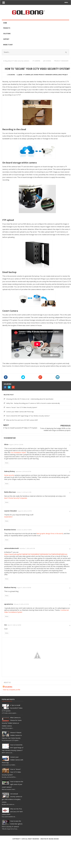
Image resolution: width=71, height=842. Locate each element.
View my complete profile (11, 690)
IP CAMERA (26, 74)
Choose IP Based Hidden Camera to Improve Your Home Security (12, 735)
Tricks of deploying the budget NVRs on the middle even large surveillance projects (55, 429)
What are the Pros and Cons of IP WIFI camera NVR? (22, 420)
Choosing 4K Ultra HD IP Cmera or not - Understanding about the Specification (29, 399)
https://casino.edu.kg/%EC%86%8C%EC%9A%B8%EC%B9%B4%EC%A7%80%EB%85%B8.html (35, 554)
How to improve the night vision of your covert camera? (12, 784)
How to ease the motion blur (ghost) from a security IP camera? (12, 823)
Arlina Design (54, 839)
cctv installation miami (18, 452)
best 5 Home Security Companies (15, 498)
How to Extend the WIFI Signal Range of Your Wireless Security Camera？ (28, 416)
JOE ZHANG (34, 74)
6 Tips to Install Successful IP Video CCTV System (20, 428)
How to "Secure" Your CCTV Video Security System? (21, 407)
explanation (8, 517)
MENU (66, 2)
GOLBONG (7, 384)
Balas (6, 463)
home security (9, 475)
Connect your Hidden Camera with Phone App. (20, 412)
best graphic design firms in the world (50, 534)
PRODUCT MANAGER (45, 74)
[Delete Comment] (69, 445)
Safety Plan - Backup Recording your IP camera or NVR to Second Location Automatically (33, 403)
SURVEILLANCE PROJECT (60, 74)
